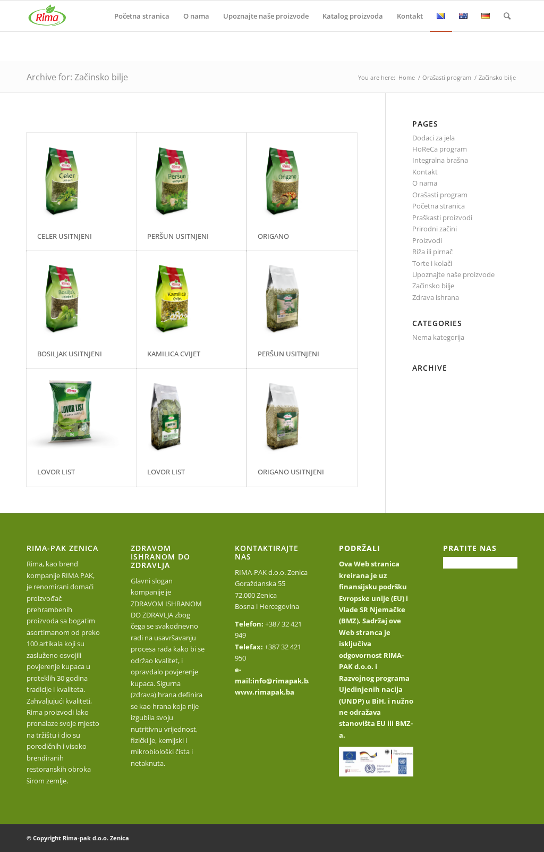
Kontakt (425, 172)
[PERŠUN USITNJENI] (191, 177)
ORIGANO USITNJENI (291, 472)
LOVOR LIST (56, 472)
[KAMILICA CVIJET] (191, 295)
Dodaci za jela (433, 138)
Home (406, 77)
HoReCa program (439, 149)
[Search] (507, 16)
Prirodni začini (434, 228)
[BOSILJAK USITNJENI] (82, 295)
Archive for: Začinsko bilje (77, 77)
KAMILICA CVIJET (173, 353)
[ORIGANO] (302, 177)
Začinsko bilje (433, 285)
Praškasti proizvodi (442, 217)
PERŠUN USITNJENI (178, 236)
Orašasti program (446, 77)
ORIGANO (273, 236)
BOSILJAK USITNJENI (69, 353)
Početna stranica (438, 206)
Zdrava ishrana (435, 297)
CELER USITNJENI (64, 236)
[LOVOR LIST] (82, 413)
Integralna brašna (440, 160)
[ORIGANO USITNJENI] (302, 413)
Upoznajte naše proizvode (453, 274)
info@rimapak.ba (282, 681)
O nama (424, 183)
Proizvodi (427, 240)
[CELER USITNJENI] (82, 177)
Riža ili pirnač (432, 251)
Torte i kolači (432, 263)
